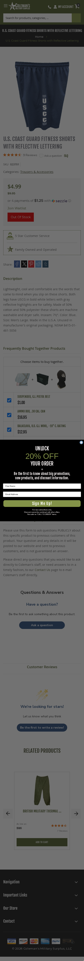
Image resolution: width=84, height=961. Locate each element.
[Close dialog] (81, 442)
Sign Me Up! (42, 503)
